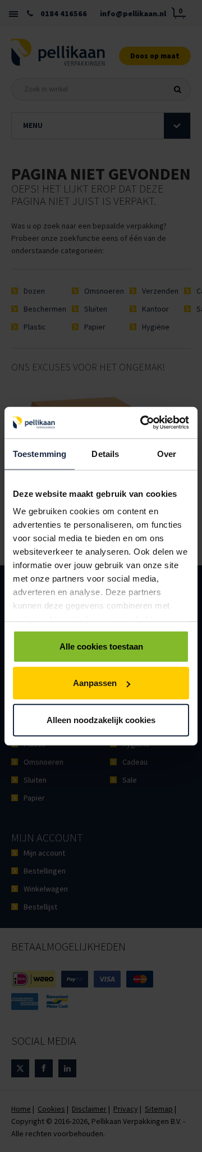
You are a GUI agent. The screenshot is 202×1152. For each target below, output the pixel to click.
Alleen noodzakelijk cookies (101, 719)
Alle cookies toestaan (101, 646)
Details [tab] (105, 453)
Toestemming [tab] (39, 453)
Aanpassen (95, 683)
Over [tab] (166, 453)
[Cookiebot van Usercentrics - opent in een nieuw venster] (142, 422)
